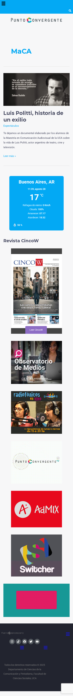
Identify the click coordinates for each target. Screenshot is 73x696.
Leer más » (9, 156)
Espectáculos (11, 125)
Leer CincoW (35, 329)
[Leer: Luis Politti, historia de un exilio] (36, 89)
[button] (3, 4)
